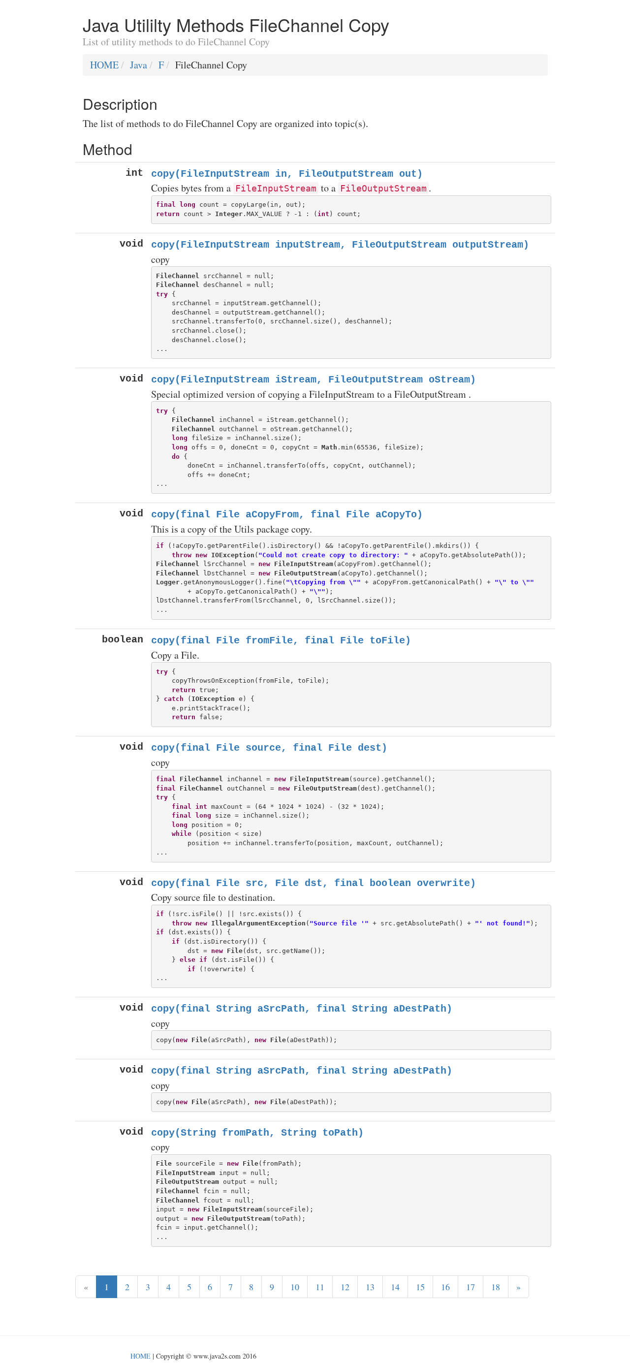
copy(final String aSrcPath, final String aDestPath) (301, 1009)
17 (470, 1287)
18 (495, 1287)
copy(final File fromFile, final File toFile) (281, 640)
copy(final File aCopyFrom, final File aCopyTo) (287, 514)
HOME (104, 64)
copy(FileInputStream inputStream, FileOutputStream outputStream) (340, 245)
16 (445, 1287)
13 (370, 1287)
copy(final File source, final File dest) (269, 748)
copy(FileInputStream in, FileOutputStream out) (287, 174)
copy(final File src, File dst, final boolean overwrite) (313, 883)
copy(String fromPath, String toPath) (257, 1133)
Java (138, 64)
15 (420, 1287)
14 (395, 1287)
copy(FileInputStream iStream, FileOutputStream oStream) (313, 379)
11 (319, 1287)
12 (345, 1287)
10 (294, 1287)
